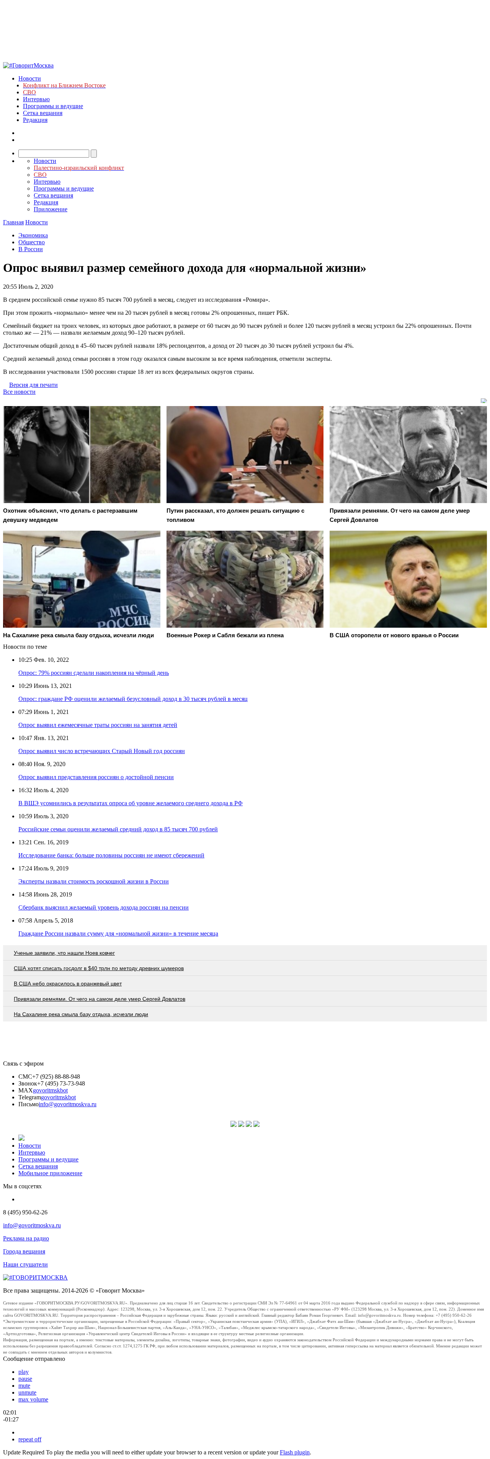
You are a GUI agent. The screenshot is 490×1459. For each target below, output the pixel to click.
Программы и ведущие (53, 106)
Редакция (35, 120)
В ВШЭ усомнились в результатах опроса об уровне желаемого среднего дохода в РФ (130, 803)
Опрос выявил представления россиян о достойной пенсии (96, 777)
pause (25, 1378)
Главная (13, 222)
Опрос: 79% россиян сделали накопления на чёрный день (93, 672)
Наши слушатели (25, 1264)
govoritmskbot (50, 1090)
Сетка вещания (42, 113)
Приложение (50, 209)
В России (30, 249)
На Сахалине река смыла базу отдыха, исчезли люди (81, 1014)
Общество (31, 242)
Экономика (33, 235)
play (23, 1372)
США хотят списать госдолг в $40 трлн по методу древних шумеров (99, 968)
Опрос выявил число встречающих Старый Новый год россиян (101, 751)
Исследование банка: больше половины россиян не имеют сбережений (111, 855)
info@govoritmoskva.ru (67, 1104)
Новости (29, 78)
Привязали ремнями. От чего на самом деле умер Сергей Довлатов (99, 999)
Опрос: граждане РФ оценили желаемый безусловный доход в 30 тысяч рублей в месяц (133, 699)
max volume (33, 1399)
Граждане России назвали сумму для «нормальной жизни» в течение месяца (118, 933)
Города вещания (24, 1251)
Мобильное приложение (50, 1173)
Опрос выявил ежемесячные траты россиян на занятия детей (97, 725)
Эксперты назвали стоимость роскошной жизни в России (93, 881)
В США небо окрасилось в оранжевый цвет (68, 983)
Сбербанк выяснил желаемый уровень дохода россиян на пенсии (103, 907)
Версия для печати (33, 385)
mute (24, 1385)
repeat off (29, 1439)
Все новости (19, 391)
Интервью (36, 99)
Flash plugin (295, 1452)
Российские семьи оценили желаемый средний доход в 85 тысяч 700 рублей (118, 829)
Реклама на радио (26, 1238)
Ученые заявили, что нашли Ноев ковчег (64, 953)
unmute (27, 1392)
